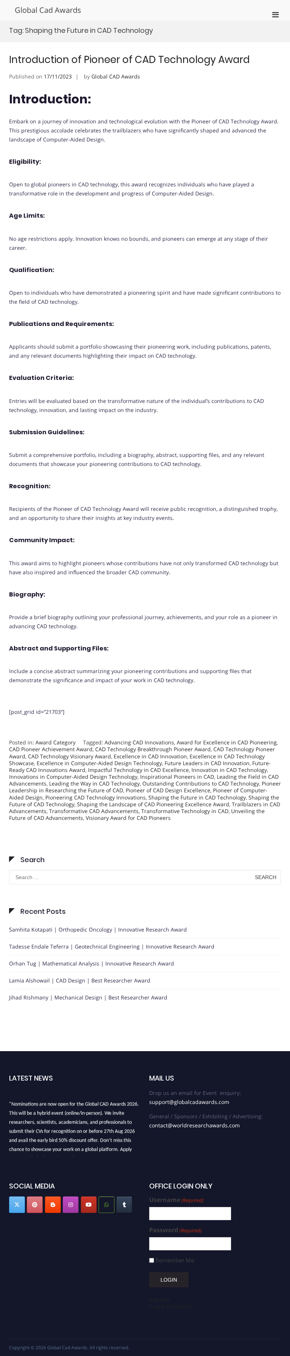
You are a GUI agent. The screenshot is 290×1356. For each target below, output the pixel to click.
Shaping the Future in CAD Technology (197, 797)
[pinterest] (35, 1204)
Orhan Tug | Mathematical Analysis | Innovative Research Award (91, 963)
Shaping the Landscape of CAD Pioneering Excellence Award (153, 804)
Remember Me (175, 1260)
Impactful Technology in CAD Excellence (138, 769)
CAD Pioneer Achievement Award (51, 749)
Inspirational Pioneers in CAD (177, 776)
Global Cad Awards (48, 10)
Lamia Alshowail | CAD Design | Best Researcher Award (79, 980)
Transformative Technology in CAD (184, 811)
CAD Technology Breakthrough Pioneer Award (153, 749)
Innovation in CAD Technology (229, 769)
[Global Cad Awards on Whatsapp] (106, 1204)
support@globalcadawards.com (189, 1101)
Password (175, 1230)
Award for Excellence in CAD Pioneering (227, 742)
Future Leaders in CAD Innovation (207, 763)
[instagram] (71, 1204)
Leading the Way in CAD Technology (94, 783)
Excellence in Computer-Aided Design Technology (99, 763)
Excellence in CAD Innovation (150, 756)
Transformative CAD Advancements (94, 811)
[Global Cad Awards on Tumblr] (124, 1204)
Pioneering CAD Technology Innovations (95, 797)
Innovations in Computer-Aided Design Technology (73, 776)
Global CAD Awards (115, 76)
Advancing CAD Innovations (139, 742)
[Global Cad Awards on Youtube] (89, 1204)
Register (159, 1299)
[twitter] (17, 1204)
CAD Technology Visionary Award (69, 756)
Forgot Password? (171, 1306)
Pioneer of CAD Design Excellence (168, 790)
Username (176, 1200)
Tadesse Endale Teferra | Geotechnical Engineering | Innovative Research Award (111, 946)
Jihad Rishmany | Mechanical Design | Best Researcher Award (88, 997)
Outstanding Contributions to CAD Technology (200, 783)
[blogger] (53, 1204)
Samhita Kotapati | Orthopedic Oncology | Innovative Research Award (98, 929)
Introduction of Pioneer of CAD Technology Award (129, 59)
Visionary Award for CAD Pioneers (128, 817)
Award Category (55, 742)
